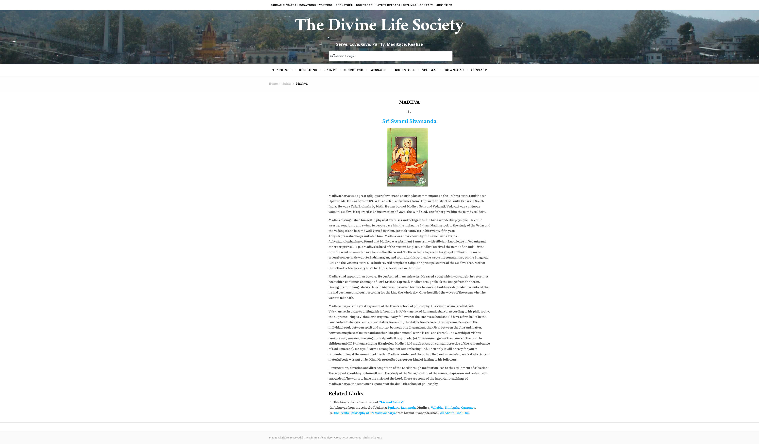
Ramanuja (408, 407)
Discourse (353, 70)
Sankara (393, 407)
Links (366, 437)
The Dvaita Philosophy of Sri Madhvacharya (364, 412)
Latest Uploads (388, 5)
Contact (426, 5)
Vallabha (437, 407)
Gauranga (468, 407)
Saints (331, 70)
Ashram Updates (283, 5)
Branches (355, 437)
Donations (307, 5)
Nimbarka (452, 407)
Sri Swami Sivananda (409, 121)
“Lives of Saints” (391, 402)
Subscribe (444, 5)
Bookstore (344, 5)
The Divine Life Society (379, 28)
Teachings (282, 70)
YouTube (326, 5)
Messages (379, 70)
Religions (308, 70)
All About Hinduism (454, 412)
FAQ (345, 437)
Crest (337, 437)
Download (364, 5)
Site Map (410, 5)
